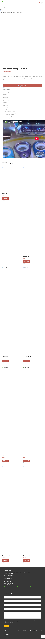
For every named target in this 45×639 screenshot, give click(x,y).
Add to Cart (22, 86)
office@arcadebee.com (11, 584)
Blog (6, 633)
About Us (7, 634)
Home (6, 630)
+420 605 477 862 (10, 575)
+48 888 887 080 (9, 583)
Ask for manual (6, 118)
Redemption (9, 12)
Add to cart (5, 198)
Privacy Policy (8, 637)
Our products (3, 12)
